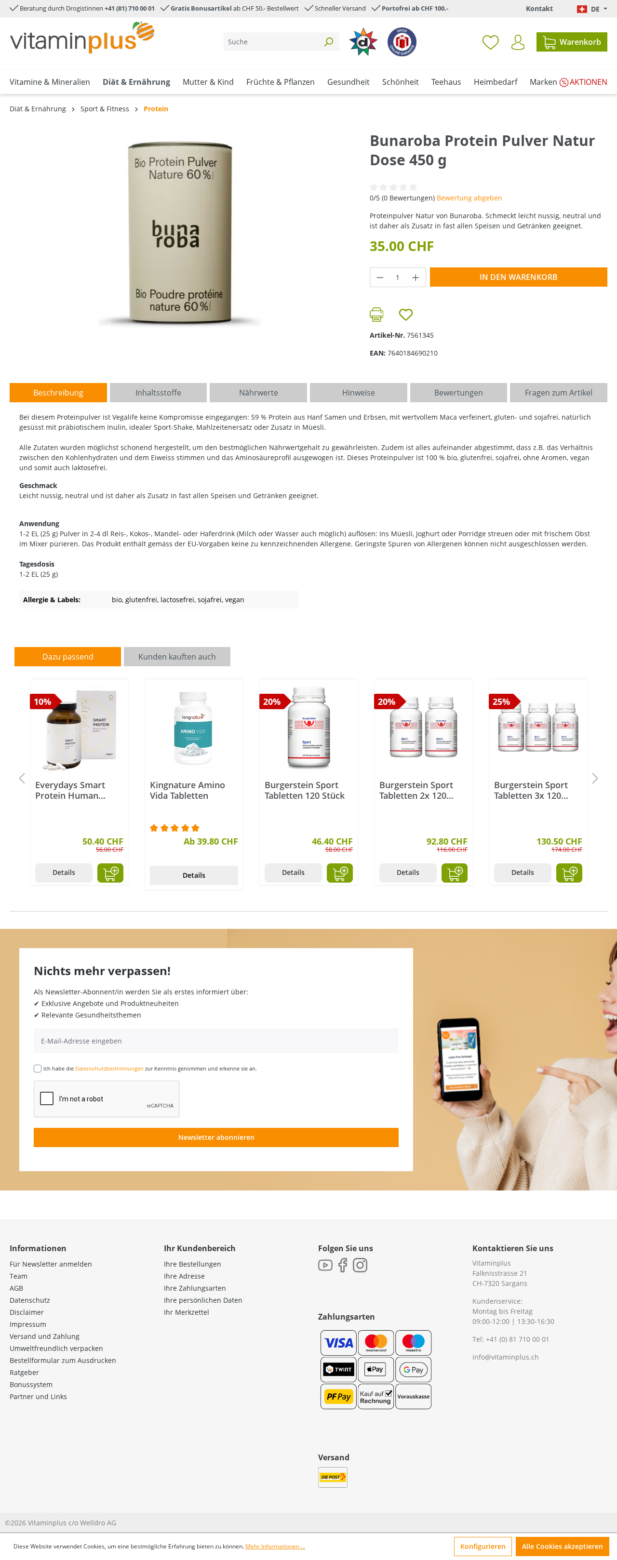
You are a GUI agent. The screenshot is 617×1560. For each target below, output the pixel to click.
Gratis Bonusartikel (201, 8)
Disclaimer (27, 1312)
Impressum (28, 1324)
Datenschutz (30, 1300)
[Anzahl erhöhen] (416, 277)
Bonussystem (31, 1384)
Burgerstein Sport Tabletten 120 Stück (305, 790)
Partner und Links (38, 1396)
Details (64, 872)
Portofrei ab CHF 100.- (415, 8)
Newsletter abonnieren (216, 1137)
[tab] (58, 392)
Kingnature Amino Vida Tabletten (187, 790)
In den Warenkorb (519, 277)
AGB (16, 1288)
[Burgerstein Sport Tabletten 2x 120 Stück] (423, 728)
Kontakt (539, 8)
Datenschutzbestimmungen (109, 1068)
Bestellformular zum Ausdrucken (63, 1360)
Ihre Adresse (184, 1276)
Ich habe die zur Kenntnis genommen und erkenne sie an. (150, 1068)
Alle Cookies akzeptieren (562, 1546)
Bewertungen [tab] (458, 392)
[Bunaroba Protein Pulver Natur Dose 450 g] (179, 234)
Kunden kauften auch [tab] (177, 656)
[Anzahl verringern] (380, 277)
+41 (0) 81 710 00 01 (518, 1339)
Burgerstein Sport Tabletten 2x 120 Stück (416, 790)
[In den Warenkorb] (110, 873)
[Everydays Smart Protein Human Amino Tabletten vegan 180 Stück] (79, 728)
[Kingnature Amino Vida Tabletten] (194, 728)
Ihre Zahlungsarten (195, 1288)
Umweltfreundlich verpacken (56, 1348)
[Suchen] (328, 41)
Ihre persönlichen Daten (203, 1300)
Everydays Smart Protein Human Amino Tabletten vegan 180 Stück (70, 790)
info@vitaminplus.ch (505, 1357)
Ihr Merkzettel (186, 1312)
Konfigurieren (483, 1546)
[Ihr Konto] (518, 42)
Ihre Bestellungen (192, 1264)
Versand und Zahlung (45, 1336)
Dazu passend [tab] (68, 656)
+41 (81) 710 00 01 (130, 8)
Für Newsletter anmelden (51, 1264)
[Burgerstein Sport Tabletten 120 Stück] (309, 728)
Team (18, 1276)
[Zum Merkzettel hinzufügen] (406, 314)
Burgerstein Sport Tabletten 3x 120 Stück (531, 790)
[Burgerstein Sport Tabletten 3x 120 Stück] (538, 728)
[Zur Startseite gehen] (82, 37)
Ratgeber (24, 1372)
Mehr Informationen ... (275, 1546)
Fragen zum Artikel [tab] (558, 392)
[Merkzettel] (490, 42)
